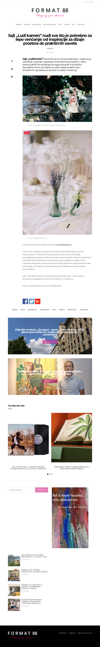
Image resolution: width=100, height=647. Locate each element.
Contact (63, 633)
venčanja (84, 310)
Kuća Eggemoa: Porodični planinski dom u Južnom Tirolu (34, 556)
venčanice (73, 310)
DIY (73, 24)
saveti (62, 310)
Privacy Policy (85, 633)
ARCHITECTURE (49, 24)
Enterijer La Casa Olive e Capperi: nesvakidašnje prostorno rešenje (31, 586)
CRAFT (67, 24)
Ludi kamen (45, 310)
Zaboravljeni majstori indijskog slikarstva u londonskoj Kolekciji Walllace (71, 468)
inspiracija (33, 310)
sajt (54, 310)
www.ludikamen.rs (64, 244)
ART (60, 24)
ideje (23, 310)
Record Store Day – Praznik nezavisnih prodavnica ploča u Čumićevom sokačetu (28, 468)
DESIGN (27, 24)
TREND (18, 24)
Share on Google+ (37, 301)
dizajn (15, 310)
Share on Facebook (25, 301)
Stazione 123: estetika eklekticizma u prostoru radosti (34, 571)
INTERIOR (37, 24)
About (72, 633)
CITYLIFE (81, 24)
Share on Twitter (31, 301)
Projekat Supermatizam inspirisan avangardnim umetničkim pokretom (31, 601)
